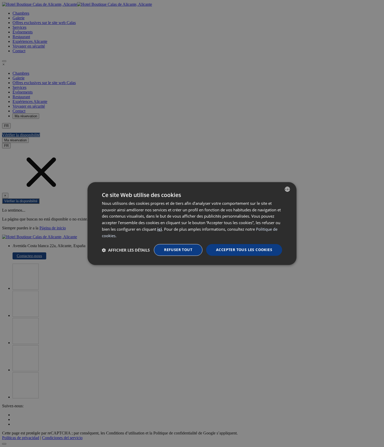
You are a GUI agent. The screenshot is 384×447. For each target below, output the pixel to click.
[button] (126, 250)
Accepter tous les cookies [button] (244, 249)
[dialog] (192, 223)
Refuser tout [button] (178, 249)
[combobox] (287, 189)
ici (159, 229)
